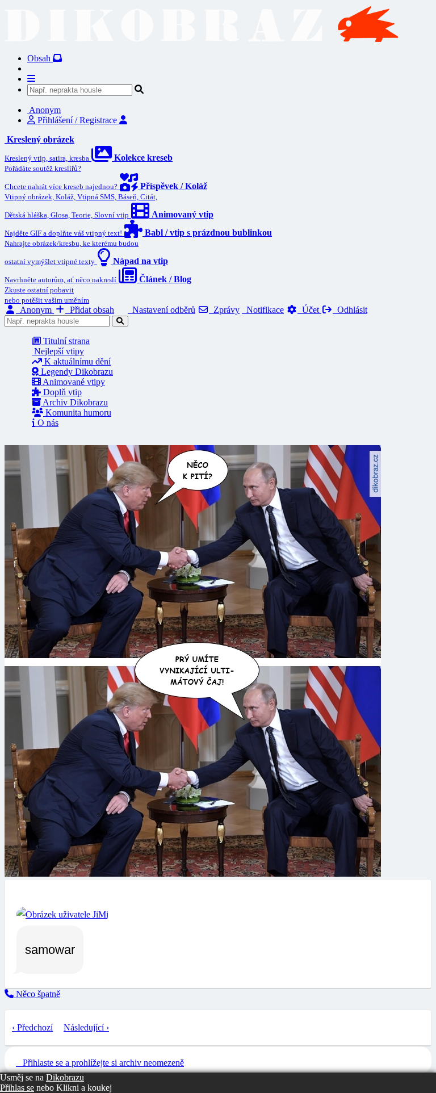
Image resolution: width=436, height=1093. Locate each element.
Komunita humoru (77, 412)
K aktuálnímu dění (76, 361)
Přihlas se (17, 1087)
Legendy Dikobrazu (76, 371)
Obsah (40, 58)
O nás (46, 423)
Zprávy (224, 310)
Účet (309, 310)
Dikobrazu (65, 1077)
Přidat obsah (89, 310)
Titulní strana (65, 341)
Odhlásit (350, 310)
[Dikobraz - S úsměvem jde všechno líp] (201, 39)
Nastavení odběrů (161, 310)
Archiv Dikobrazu (74, 402)
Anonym (35, 310)
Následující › (86, 1027)
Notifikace (263, 310)
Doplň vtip (61, 392)
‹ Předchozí (32, 1027)
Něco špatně (37, 994)
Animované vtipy (73, 382)
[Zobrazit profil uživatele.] (62, 914)
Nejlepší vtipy (58, 351)
